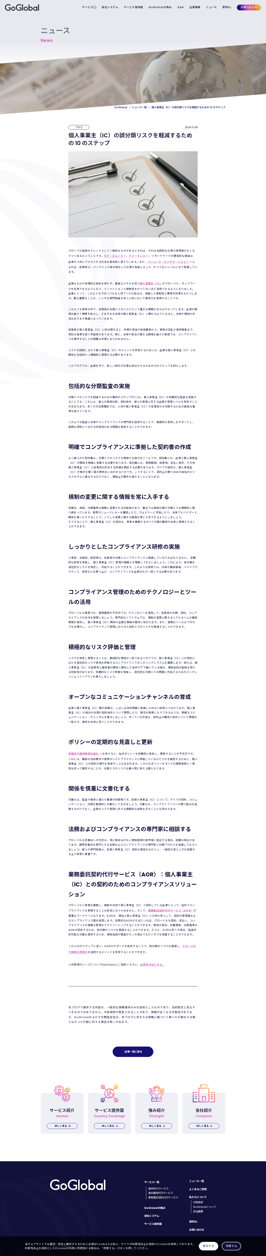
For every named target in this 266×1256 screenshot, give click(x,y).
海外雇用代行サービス (160, 1193)
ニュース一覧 (196, 1181)
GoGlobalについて (204, 1207)
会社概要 (198, 1211)
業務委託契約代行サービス (163, 1197)
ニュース (211, 7)
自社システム (110, 7)
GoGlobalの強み (160, 7)
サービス (87, 7)
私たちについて (198, 1197)
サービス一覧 (151, 1182)
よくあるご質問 (198, 1189)
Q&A (180, 7)
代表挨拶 (198, 1202)
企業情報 (195, 7)
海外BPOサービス (158, 1188)
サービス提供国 (133, 7)
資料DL (226, 7)
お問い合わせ (249, 7)
